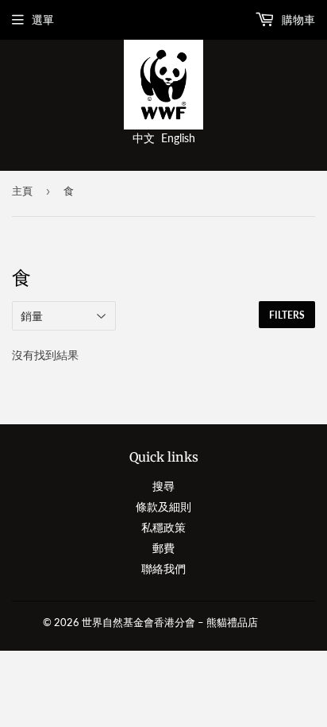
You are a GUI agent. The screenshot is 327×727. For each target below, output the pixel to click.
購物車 (297, 19)
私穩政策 (163, 527)
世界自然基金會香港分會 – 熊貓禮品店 (170, 622)
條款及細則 (163, 506)
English (178, 138)
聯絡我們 (163, 568)
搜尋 (163, 486)
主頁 (22, 190)
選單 (43, 19)
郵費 (163, 548)
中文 (144, 138)
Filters (287, 315)
